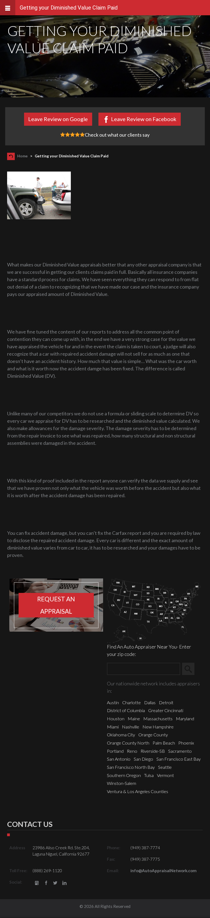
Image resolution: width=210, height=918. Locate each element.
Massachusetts (158, 718)
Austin (113, 702)
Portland (115, 751)
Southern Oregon (124, 775)
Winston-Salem (121, 783)
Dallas (150, 702)
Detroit (166, 702)
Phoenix (186, 742)
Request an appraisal (56, 605)
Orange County (153, 734)
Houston (115, 718)
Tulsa (149, 775)
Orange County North (128, 742)
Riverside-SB (153, 751)
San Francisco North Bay (131, 767)
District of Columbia (126, 710)
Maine (134, 718)
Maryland (185, 718)
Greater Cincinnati (165, 710)
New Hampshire (158, 726)
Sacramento (180, 751)
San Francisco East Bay (178, 758)
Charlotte (131, 702)
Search (190, 669)
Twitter (55, 883)
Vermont (165, 775)
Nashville (130, 726)
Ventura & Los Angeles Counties (137, 791)
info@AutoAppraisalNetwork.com (163, 870)
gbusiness (37, 883)
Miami (113, 726)
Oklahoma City (121, 734)
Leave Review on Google (58, 119)
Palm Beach (164, 742)
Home (22, 156)
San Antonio (118, 758)
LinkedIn (64, 883)
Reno (132, 751)
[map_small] (154, 610)
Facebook (46, 883)
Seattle (165, 767)
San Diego (143, 758)
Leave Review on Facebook (143, 119)
